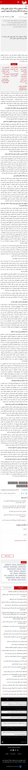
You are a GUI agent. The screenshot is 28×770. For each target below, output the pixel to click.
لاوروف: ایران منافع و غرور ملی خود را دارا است (16, 682)
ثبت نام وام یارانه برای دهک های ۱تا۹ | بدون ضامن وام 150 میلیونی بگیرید (14, 609)
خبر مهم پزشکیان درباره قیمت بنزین (18, 644)
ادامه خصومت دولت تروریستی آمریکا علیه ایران (16, 679)
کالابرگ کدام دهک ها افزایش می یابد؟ (14, 75)
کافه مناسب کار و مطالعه (11, 569)
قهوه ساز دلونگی (14, 579)
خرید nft (11, 571)
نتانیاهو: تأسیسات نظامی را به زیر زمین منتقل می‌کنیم (15, 671)
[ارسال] (3, 17)
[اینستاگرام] (15, 750)
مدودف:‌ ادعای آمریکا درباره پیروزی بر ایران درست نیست (14, 691)
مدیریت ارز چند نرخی (21, 486)
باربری (5, 575)
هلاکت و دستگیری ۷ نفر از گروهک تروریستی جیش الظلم (14, 688)
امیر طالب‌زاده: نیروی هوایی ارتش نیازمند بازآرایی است (14, 661)
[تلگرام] (26, 493)
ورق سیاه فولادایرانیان (22, 575)
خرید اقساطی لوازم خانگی (21, 564)
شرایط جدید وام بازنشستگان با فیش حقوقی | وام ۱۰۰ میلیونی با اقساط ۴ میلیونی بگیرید (5, 81)
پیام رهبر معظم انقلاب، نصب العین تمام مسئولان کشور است (13, 650)
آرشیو (7, 754)
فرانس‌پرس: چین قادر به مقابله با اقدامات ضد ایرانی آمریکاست (15, 657)
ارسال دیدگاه (7, 556)
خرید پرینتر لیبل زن (11, 575)
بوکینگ (16, 575)
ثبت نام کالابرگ (16, 571)
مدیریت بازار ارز (22, 483)
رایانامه (25, 535)
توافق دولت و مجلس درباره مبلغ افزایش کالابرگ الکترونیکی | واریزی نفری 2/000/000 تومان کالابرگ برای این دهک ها (23, 88)
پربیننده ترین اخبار (7, 588)
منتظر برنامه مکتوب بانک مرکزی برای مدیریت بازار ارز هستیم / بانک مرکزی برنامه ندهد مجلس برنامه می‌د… (13, 506)
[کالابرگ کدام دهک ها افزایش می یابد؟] (14, 69)
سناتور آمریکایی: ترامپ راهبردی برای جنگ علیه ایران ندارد (14, 694)
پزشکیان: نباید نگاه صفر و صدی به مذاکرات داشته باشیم (14, 634)
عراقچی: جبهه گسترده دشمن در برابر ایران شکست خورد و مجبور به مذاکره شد (14, 622)
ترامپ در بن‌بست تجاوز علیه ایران (19, 664)
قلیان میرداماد (19, 569)
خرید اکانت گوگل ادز (22, 573)
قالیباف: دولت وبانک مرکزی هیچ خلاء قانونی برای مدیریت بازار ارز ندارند (14, 501)
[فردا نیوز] (24, 2)
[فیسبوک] (22, 493)
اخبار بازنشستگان (8, 564)
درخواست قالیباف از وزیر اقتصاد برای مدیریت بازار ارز (13, 520)
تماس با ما (12, 754)
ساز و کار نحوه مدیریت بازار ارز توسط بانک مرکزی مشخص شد (14, 515)
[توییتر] (24, 493)
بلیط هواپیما (18, 577)
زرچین (11, 573)
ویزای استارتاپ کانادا (13, 567)
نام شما (25, 529)
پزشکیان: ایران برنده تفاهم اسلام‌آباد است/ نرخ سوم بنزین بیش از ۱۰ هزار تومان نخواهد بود (14, 675)
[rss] (17, 750)
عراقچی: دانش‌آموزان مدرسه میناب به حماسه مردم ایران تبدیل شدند (14, 667)
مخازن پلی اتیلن (6, 567)
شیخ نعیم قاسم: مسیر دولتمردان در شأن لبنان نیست (15, 631)
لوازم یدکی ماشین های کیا (10, 577)
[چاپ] (1, 17)
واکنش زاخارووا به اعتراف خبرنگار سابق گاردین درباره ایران (14, 685)
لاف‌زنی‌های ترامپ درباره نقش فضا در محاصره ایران (15, 605)
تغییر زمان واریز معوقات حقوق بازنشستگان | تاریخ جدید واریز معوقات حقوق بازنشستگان (14, 618)
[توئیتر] (11, 750)
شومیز (9, 579)
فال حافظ (24, 569)
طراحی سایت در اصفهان (22, 579)
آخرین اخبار (20, 588)
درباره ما (20, 754)
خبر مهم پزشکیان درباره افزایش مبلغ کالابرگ (17, 591)
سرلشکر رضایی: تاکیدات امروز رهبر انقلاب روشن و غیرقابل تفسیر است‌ (14, 595)
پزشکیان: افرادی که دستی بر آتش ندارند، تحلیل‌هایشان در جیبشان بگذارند (14, 627)
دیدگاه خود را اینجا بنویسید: (20, 540)
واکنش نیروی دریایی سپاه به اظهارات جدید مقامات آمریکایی (13, 602)
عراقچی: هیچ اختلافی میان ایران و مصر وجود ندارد (15, 653)
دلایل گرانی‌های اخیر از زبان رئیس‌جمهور (18, 599)
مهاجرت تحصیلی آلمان (22, 567)
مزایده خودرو (23, 577)
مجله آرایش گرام (23, 571)
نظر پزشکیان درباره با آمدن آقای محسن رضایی (16, 641)
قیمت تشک (14, 564)
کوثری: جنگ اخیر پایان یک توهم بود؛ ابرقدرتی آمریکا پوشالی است (15, 637)
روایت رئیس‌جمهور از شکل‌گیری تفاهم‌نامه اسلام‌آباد (15, 647)
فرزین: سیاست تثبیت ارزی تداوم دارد (17, 511)
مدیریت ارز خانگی (12, 483)
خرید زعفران (16, 573)
